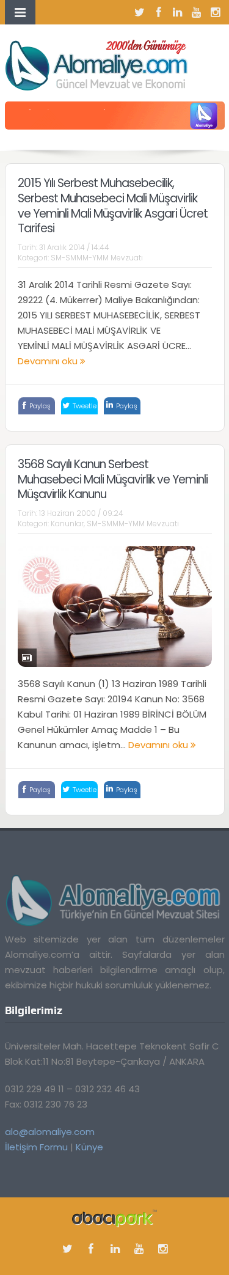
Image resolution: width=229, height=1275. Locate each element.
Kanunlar (67, 523)
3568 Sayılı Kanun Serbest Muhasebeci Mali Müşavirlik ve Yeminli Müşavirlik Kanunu (113, 479)
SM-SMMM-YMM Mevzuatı (97, 257)
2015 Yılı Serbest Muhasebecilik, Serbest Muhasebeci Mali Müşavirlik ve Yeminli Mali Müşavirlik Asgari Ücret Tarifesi (113, 206)
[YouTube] (196, 12)
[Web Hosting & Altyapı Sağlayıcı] (114, 1217)
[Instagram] (215, 12)
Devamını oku (49, 361)
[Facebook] (159, 12)
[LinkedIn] (178, 12)
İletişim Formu (36, 1147)
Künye (89, 1147)
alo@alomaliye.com (50, 1131)
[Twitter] (140, 12)
